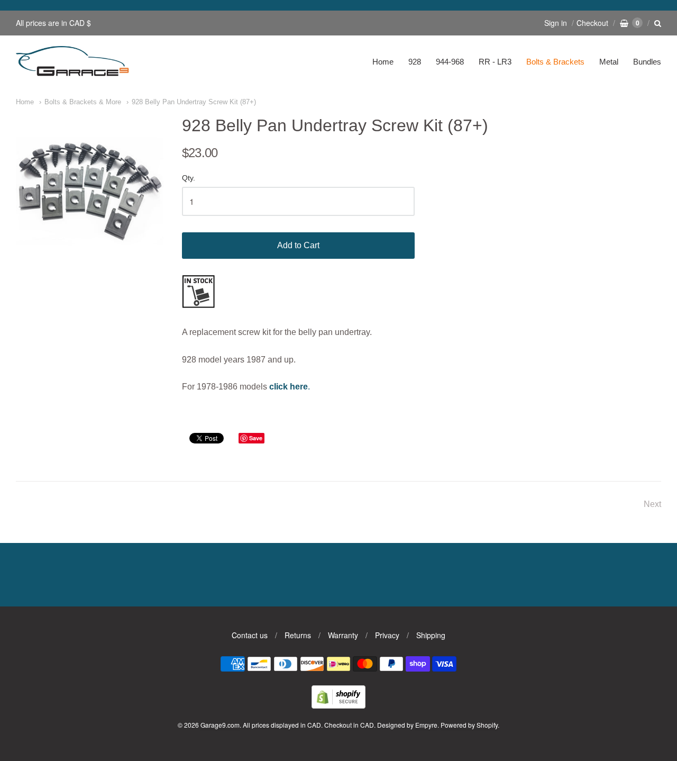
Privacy (387, 635)
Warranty (343, 635)
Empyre (426, 724)
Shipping (430, 635)
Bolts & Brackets (555, 61)
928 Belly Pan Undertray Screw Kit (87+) (194, 102)
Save (255, 438)
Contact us (250, 635)
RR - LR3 (495, 61)
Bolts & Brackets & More (82, 102)
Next (652, 504)
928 (414, 61)
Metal (608, 61)
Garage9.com (220, 724)
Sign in (555, 22)
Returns (298, 635)
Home (383, 61)
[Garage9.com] (73, 62)
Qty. (188, 178)
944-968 (450, 61)
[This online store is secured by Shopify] (338, 705)
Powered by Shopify (469, 724)
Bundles (647, 61)
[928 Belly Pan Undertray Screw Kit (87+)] (89, 189)
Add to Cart (298, 245)
